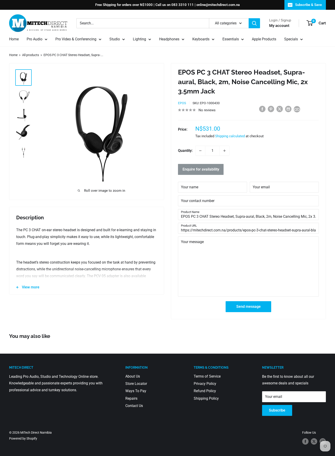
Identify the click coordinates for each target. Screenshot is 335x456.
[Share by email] (288, 109)
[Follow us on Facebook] (305, 441)
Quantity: (185, 150)
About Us (132, 376)
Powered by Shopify (23, 438)
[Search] (254, 23)
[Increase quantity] (224, 150)
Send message (248, 306)
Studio (114, 39)
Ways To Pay (135, 391)
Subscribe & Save (308, 5)
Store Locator (136, 383)
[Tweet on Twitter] (279, 109)
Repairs (131, 398)
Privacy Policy (205, 383)
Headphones (169, 39)
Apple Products (264, 39)
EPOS (182, 103)
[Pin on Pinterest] (271, 109)
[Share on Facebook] (262, 109)
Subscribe (277, 410)
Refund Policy (205, 391)
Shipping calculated (230, 136)
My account (279, 25)
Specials (291, 39)
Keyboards (200, 39)
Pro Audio (34, 39)
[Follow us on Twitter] (314, 441)
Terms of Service (207, 376)
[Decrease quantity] (200, 150)
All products (30, 55)
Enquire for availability (201, 169)
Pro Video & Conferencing (75, 39)
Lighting (139, 39)
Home (14, 39)
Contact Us (134, 406)
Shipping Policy (206, 398)
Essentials (230, 39)
